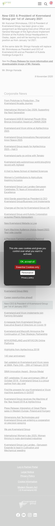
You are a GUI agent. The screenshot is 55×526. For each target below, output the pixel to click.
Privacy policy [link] (27, 277)
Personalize (27, 272)
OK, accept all (27, 261)
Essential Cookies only (27, 267)
